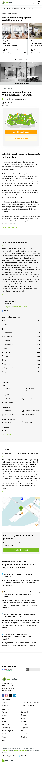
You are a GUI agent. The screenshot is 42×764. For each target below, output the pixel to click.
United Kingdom (7, 731)
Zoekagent (5, 702)
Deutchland (6, 724)
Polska (23, 721)
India (22, 731)
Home (3, 8)
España (4, 734)
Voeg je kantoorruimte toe (30, 702)
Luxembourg (6, 728)
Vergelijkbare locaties (21, 132)
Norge (4, 718)
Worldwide (24, 734)
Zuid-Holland (27, 8)
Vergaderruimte (18, 8)
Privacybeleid (6, 750)
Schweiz (24, 715)
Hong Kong (25, 724)
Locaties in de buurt (21, 138)
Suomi (4, 721)
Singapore (24, 728)
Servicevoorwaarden (20, 750)
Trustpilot (4, 657)
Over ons (5, 705)
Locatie (9, 8)
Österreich (24, 712)
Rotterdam (4, 10)
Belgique (24, 737)
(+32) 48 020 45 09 (7, 690)
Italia (3, 740)
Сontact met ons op (28, 705)
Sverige (4, 715)
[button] (25, 25)
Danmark (5, 712)
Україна (23, 718)
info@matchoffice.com (8, 688)
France (4, 737)
